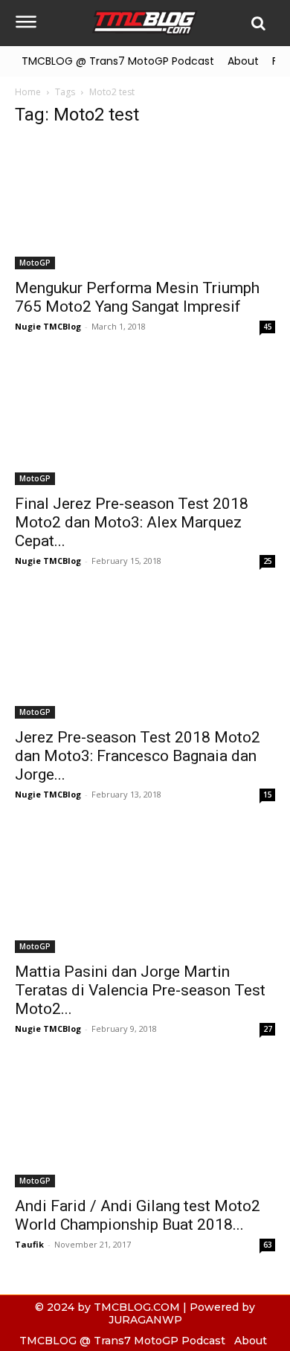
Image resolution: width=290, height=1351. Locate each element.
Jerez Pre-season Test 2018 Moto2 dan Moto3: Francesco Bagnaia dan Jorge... (137, 755)
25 (267, 561)
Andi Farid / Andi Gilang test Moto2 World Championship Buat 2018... (137, 1215)
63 (267, 1244)
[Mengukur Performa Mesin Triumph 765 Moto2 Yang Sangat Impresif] (145, 205)
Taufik (29, 1244)
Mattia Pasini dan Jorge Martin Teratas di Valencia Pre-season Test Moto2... (140, 990)
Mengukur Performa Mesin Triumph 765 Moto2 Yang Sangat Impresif (137, 297)
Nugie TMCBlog (48, 326)
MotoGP (35, 262)
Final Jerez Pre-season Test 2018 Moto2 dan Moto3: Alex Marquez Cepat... (131, 522)
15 (267, 794)
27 (267, 1029)
